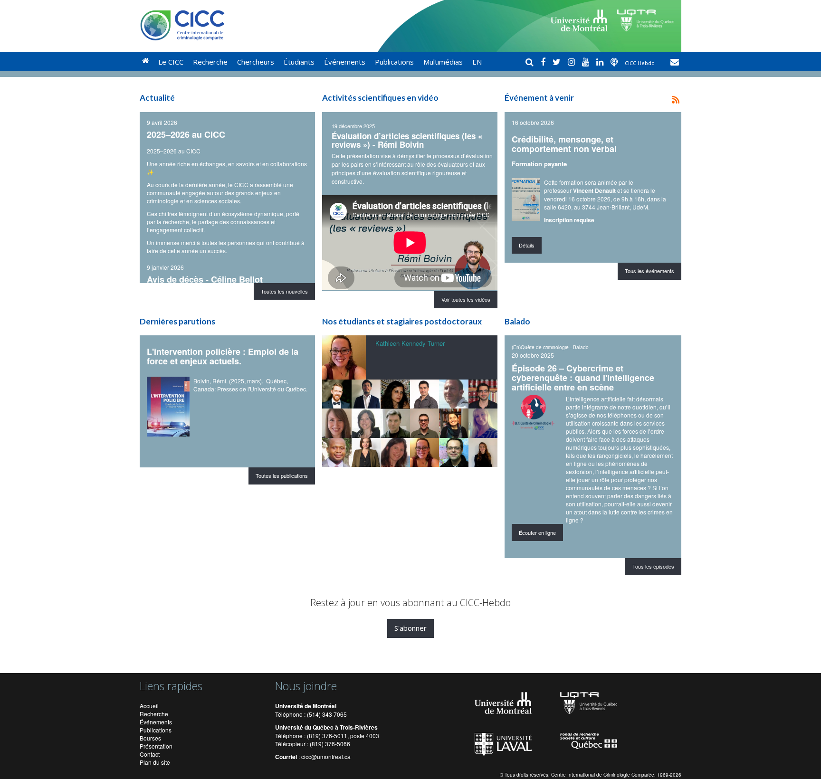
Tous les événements (649, 271)
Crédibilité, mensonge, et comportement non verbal (564, 144)
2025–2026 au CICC (186, 134)
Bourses (150, 738)
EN (477, 61)
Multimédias (443, 61)
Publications (394, 61)
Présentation (156, 746)
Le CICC (170, 61)
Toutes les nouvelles (284, 291)
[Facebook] (544, 61)
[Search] (530, 61)
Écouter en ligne (537, 532)
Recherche (210, 61)
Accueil (149, 706)
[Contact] (674, 61)
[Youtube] (587, 61)
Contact (150, 754)
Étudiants (299, 61)
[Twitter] (558, 61)
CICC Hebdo (640, 62)
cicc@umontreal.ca (326, 756)
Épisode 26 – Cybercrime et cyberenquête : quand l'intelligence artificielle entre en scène (583, 377)
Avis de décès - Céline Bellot (205, 279)
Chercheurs (255, 61)
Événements (344, 61)
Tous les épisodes (653, 566)
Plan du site (155, 762)
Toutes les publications (282, 475)
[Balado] (615, 61)
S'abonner (410, 628)
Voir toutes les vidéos (465, 299)
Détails (527, 245)
